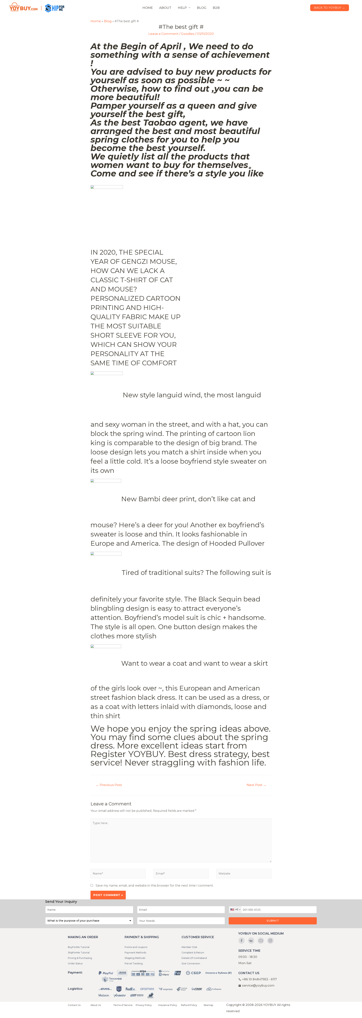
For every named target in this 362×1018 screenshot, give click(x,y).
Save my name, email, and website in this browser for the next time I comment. (155, 885)
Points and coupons (136, 947)
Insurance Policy (167, 1005)
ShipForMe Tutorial (79, 952)
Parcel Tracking (134, 963)
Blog (108, 21)
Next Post (256, 785)
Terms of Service (123, 1005)
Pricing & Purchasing (80, 958)
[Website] (244, 874)
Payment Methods (135, 952)
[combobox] (235, 909)
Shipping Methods (135, 958)
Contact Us (74, 1005)
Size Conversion (191, 963)
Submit (273, 920)
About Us (95, 1005)
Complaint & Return (193, 952)
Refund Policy (189, 1005)
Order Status (75, 963)
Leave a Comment (163, 34)
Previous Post (109, 785)
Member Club (189, 947)
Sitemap (208, 1005)
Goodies (187, 34)
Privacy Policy (144, 1005)
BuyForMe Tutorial (78, 947)
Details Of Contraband (194, 958)
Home (95, 21)
